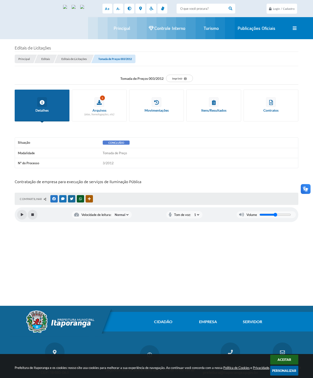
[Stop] (32, 215)
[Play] (22, 215)
